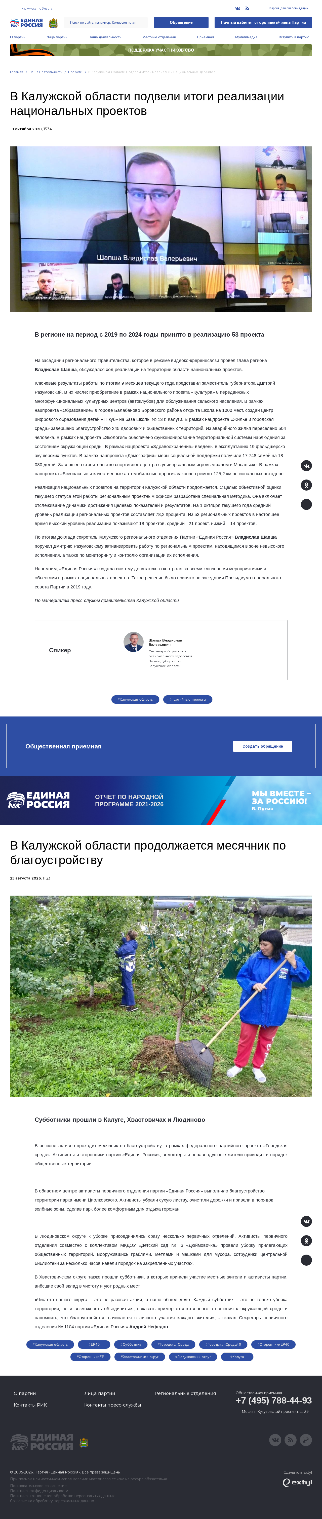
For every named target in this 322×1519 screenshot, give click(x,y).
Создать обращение (263, 746)
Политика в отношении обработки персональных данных (62, 1496)
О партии (17, 37)
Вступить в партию (294, 37)
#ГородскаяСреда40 (223, 1344)
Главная (16, 72)
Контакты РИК (30, 1405)
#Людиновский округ (193, 1357)
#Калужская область (135, 699)
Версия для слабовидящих (288, 8)
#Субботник (130, 1344)
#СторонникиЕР (90, 1357)
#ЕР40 (94, 1344)
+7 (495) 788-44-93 (274, 1400)
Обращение (181, 22)
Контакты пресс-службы (112, 1405)
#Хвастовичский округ (139, 1357)
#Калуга (237, 1357)
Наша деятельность (105, 37)
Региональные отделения (185, 1393)
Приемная (205, 37)
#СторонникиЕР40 (273, 1344)
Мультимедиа (246, 37)
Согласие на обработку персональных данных (52, 1501)
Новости (75, 72)
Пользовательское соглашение (38, 1486)
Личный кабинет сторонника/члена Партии (263, 22)
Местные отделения (159, 37)
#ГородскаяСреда (173, 1344)
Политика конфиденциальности (39, 1491)
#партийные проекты (188, 699)
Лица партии (57, 37)
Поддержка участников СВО (161, 50)
